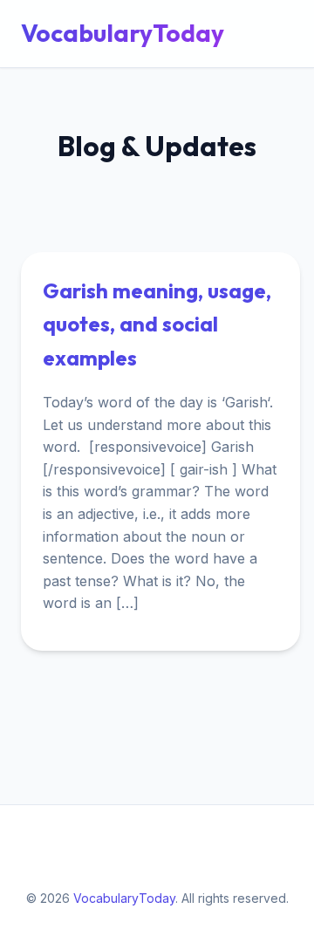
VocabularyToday (122, 32)
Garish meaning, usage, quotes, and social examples (157, 324)
